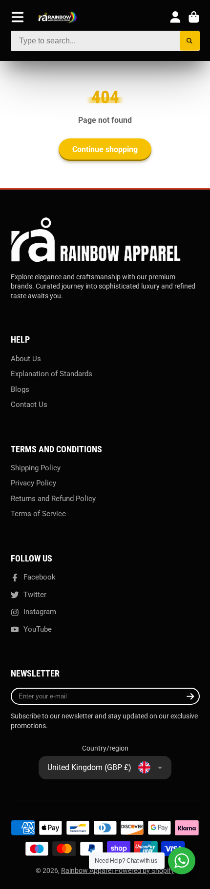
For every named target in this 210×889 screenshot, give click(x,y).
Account (175, 17)
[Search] (190, 41)
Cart (194, 17)
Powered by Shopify (144, 870)
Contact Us (29, 404)
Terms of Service (38, 513)
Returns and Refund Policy (53, 498)
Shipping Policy (36, 468)
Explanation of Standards (51, 373)
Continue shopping (105, 149)
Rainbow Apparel (87, 870)
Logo (57, 17)
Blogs (20, 389)
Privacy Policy (33, 483)
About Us (26, 358)
